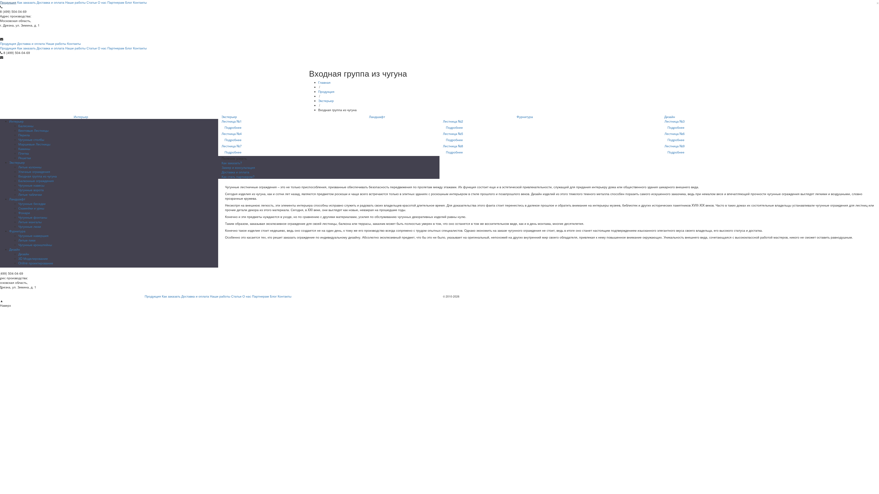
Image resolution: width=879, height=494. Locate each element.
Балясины (25, 126)
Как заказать (26, 2)
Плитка (23, 153)
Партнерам (115, 2)
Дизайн (669, 116)
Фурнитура (525, 116)
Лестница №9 (675, 146)
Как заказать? (232, 163)
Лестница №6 (675, 133)
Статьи (92, 2)
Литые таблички (30, 194)
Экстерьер (326, 100)
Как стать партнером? (238, 176)
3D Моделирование (33, 258)
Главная (324, 82)
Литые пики (26, 240)
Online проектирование (35, 263)
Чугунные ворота (31, 190)
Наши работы (75, 2)
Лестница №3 (675, 121)
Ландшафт (377, 116)
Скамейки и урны (31, 208)
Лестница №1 (232, 121)
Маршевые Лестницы (34, 144)
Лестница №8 (453, 146)
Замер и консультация (238, 167)
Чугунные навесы (31, 185)
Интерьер (81, 116)
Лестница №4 (232, 133)
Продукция (8, 2)
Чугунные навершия (33, 235)
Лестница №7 (232, 146)
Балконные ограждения (36, 180)
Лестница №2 (453, 121)
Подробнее (233, 127)
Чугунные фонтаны (32, 217)
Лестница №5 (453, 133)
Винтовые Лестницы (33, 130)
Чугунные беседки (32, 203)
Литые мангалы (30, 222)
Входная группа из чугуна (37, 176)
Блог (128, 2)
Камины (24, 148)
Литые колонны (29, 167)
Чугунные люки (29, 226)
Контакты (140, 2)
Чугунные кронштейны (35, 244)
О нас (102, 2)
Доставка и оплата (50, 2)
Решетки (24, 158)
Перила (24, 135)
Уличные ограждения (34, 171)
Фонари (24, 212)
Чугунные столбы (31, 139)
